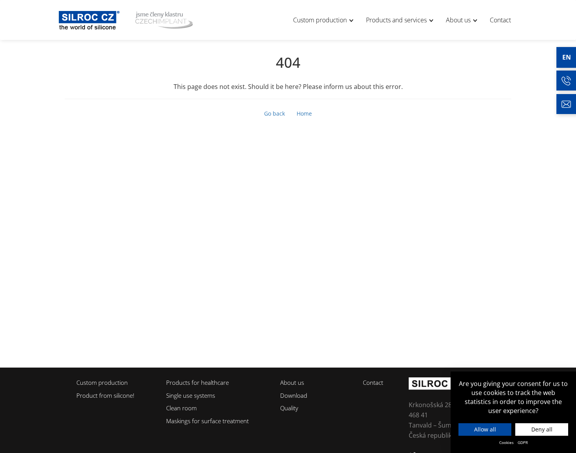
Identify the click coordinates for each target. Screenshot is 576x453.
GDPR (523, 442)
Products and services (397, 20)
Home (304, 113)
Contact (500, 20)
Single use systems (190, 395)
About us (459, 20)
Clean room (181, 408)
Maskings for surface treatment (207, 421)
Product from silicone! (105, 395)
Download (293, 395)
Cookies (506, 442)
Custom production (320, 20)
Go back (274, 113)
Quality (289, 408)
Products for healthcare (197, 382)
